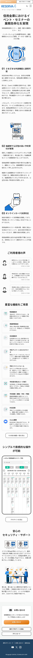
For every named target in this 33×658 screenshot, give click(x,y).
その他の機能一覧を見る (16, 435)
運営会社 (27, 643)
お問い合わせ (8, 1)
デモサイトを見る (16, 520)
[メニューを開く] (31, 6)
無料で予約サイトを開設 (24, 1)
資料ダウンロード (8, 643)
